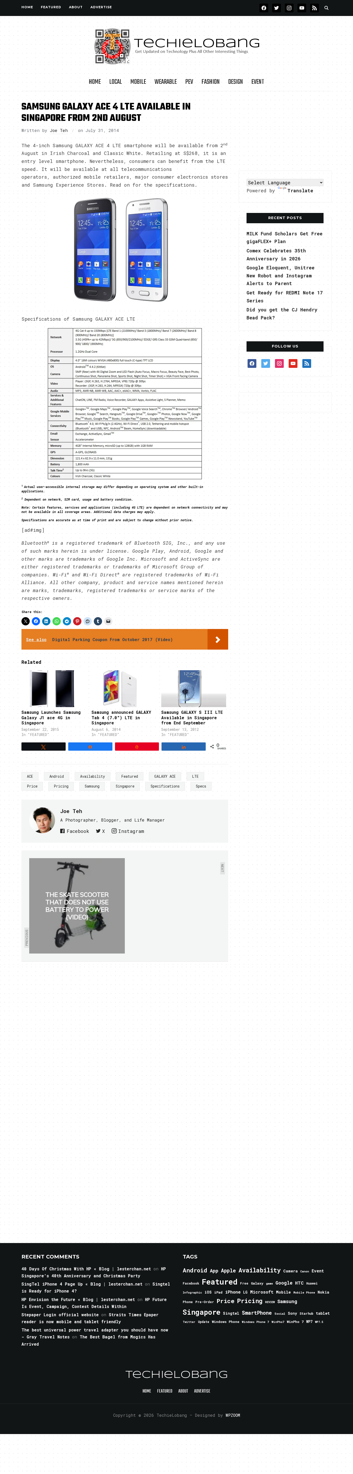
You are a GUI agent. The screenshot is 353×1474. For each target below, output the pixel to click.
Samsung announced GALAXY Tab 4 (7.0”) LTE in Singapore (121, 717)
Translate (300, 190)
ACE (30, 776)
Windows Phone (225, 1321)
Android (56, 776)
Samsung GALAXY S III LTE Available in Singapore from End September (192, 717)
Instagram (131, 831)
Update (203, 1322)
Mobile (138, 82)
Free (244, 1283)
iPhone (233, 1292)
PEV (189, 82)
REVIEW (270, 1302)
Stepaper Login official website (60, 1314)
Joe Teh (59, 130)
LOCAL (115, 82)
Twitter (189, 1322)
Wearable (166, 82)
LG (245, 1292)
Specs (201, 786)
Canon (304, 1271)
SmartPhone (257, 1312)
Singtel (231, 1313)
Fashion (211, 82)
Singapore (125, 786)
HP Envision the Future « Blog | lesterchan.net (78, 1299)
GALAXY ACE (165, 776)
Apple (228, 1270)
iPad (218, 1292)
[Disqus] (124, 1034)
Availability (92, 776)
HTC (299, 1283)
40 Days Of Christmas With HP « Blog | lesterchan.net (86, 1268)
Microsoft (261, 1292)
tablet (323, 1313)
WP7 (309, 1321)
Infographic (192, 1292)
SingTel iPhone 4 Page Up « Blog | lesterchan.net (81, 1284)
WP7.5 (319, 1322)
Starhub (306, 1313)
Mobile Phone (304, 1292)
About (76, 7)
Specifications (165, 786)
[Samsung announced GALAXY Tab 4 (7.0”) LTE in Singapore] (123, 688)
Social (279, 1313)
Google (284, 1283)
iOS (208, 1292)
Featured (129, 776)
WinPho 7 (295, 1321)
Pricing (61, 786)
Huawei (312, 1283)
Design (235, 82)
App (214, 1270)
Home (27, 7)
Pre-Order (204, 1302)
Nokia (323, 1292)
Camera (290, 1270)
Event (257, 82)
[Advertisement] (285, 131)
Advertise (101, 7)
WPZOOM (233, 1415)
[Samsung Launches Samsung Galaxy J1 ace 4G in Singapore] (53, 688)
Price (32, 786)
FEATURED (51, 7)
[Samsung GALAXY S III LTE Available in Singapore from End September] (193, 688)
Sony (292, 1313)
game (269, 1283)
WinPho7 (278, 1322)
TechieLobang (176, 1375)
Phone (188, 1302)
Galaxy (257, 1283)
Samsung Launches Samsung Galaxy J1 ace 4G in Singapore (51, 717)
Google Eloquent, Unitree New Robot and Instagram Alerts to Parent (280, 275)
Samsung (92, 786)
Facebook (78, 831)
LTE (195, 776)
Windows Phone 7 (255, 1322)
